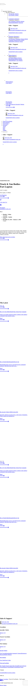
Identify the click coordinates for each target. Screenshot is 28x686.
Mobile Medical (12, 55)
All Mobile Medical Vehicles (15, 58)
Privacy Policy (3, 685)
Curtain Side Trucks (13, 665)
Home (1, 679)
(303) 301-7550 (13, 28)
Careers (4, 130)
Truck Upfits (8, 660)
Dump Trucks (20, 667)
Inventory (5, 125)
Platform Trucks (6, 667)
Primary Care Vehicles (17, 60)
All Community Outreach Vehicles (16, 21)
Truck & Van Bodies (7, 121)
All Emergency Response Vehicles (17, 39)
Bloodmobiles (12, 59)
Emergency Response (14, 36)
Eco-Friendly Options (13, 15)
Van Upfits (2, 660)
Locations (13, 672)
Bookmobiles (12, 22)
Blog (4, 129)
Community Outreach (14, 18)
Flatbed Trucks (13, 667)
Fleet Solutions (6, 122)
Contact (2, 4)
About (4, 126)
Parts (4, 127)
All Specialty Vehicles (14, 13)
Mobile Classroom (19, 22)
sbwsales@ (18, 30)
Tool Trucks (5, 124)
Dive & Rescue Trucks (17, 41)
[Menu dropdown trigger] (5, 4)
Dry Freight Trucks (4, 665)
